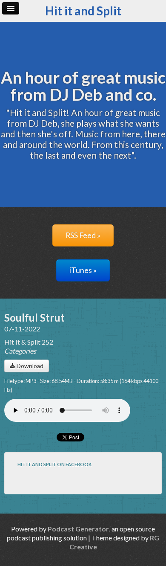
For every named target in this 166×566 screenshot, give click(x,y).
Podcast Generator (78, 529)
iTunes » (83, 270)
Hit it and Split (83, 10)
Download (29, 365)
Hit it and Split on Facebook (54, 464)
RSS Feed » (83, 235)
